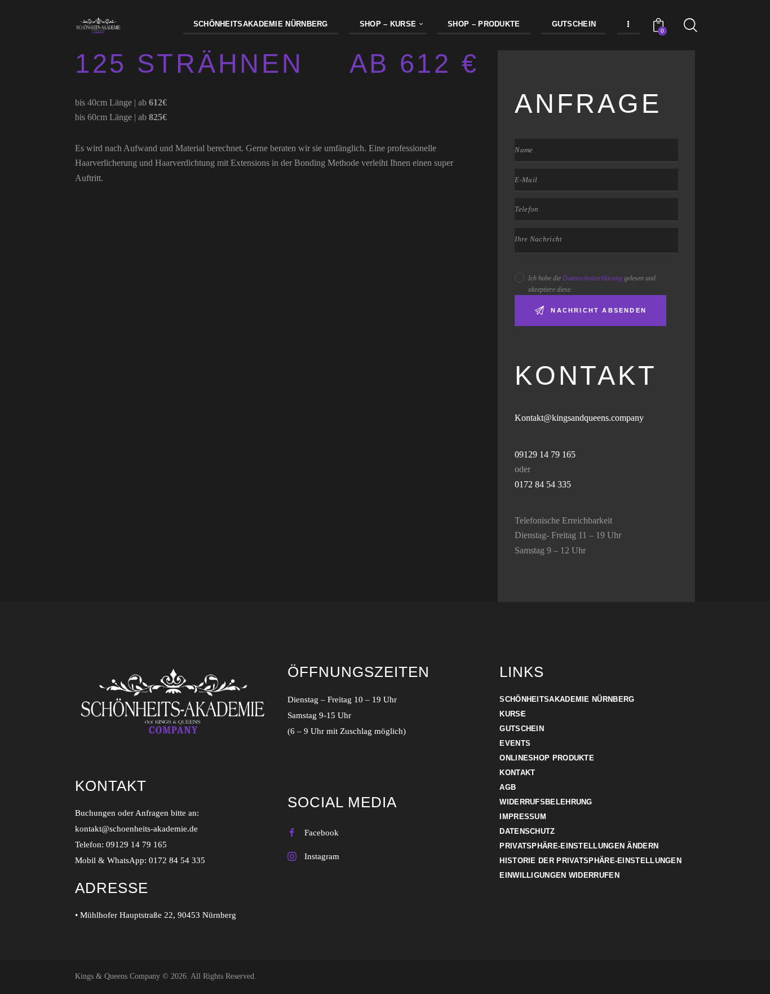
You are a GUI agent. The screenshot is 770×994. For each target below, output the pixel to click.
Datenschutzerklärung (592, 278)
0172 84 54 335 (543, 484)
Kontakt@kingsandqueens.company (579, 418)
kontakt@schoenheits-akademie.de (136, 828)
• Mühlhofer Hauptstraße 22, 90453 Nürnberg (155, 915)
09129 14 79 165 (546, 454)
